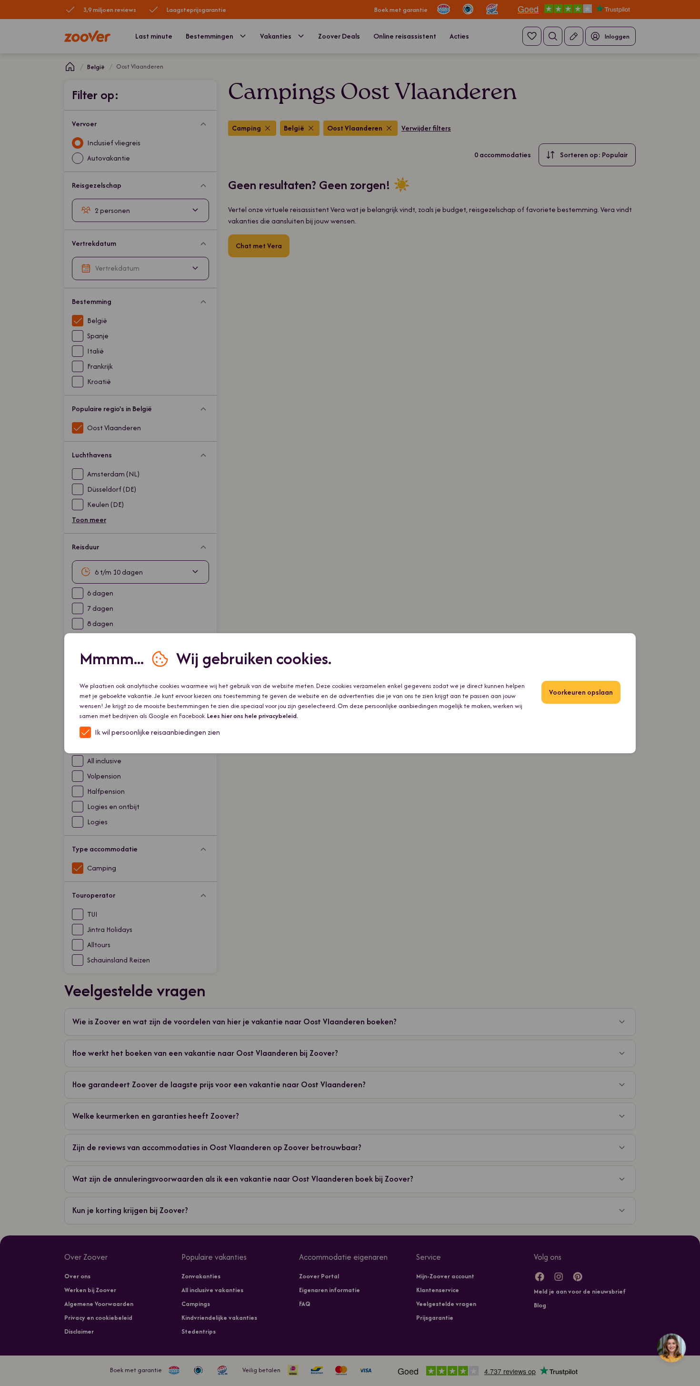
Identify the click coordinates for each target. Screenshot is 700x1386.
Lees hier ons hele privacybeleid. (252, 715)
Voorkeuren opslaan (581, 692)
